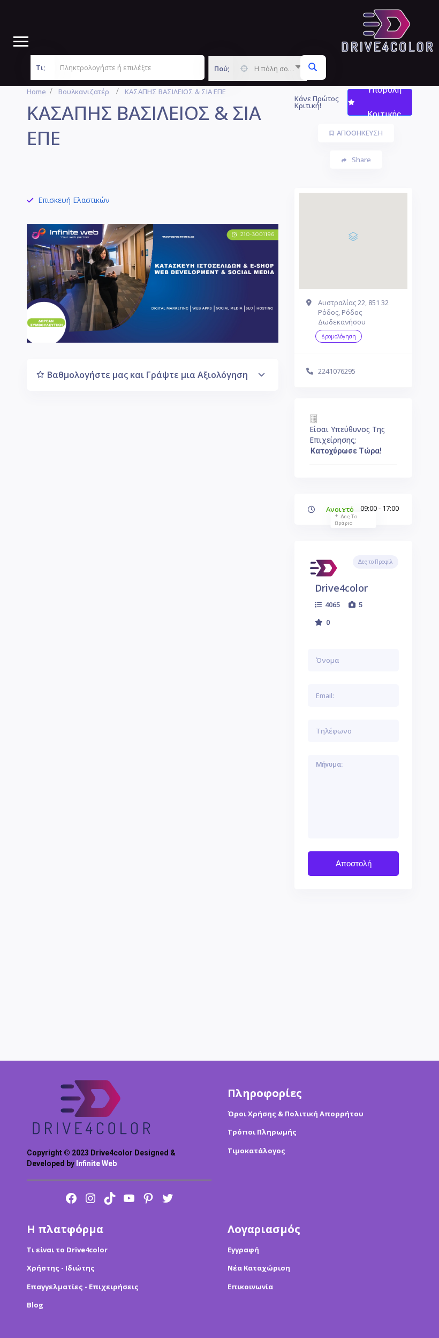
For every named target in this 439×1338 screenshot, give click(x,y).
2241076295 (336, 371)
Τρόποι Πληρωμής (262, 1132)
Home (36, 91)
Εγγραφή (243, 1249)
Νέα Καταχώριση (259, 1268)
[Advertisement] (353, 975)
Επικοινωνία (250, 1286)
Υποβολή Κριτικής (384, 102)
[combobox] (257, 68)
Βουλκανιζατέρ (83, 91)
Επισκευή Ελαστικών (74, 200)
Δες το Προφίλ (375, 562)
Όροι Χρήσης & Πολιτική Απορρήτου (296, 1113)
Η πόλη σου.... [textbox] (276, 68)
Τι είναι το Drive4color (67, 1249)
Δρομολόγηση (338, 336)
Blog (35, 1305)
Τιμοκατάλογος (256, 1150)
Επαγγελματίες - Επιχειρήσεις (83, 1286)
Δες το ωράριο (346, 520)
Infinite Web (96, 1163)
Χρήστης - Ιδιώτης (61, 1268)
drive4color (341, 587)
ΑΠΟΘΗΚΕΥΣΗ (360, 133)
